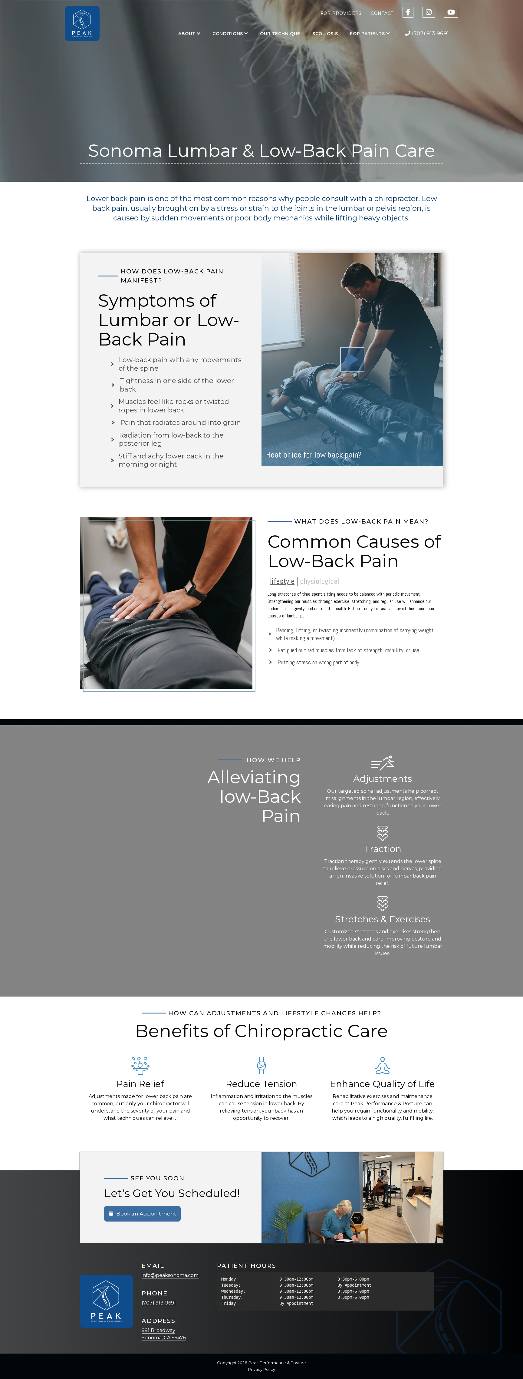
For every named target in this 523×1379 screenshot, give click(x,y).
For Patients (367, 33)
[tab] (282, 581)
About (187, 33)
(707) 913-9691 (159, 1303)
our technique (280, 33)
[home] (82, 23)
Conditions (227, 33)
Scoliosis (325, 33)
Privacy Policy (261, 1369)
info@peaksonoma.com (170, 1275)
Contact (382, 13)
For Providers (341, 13)
